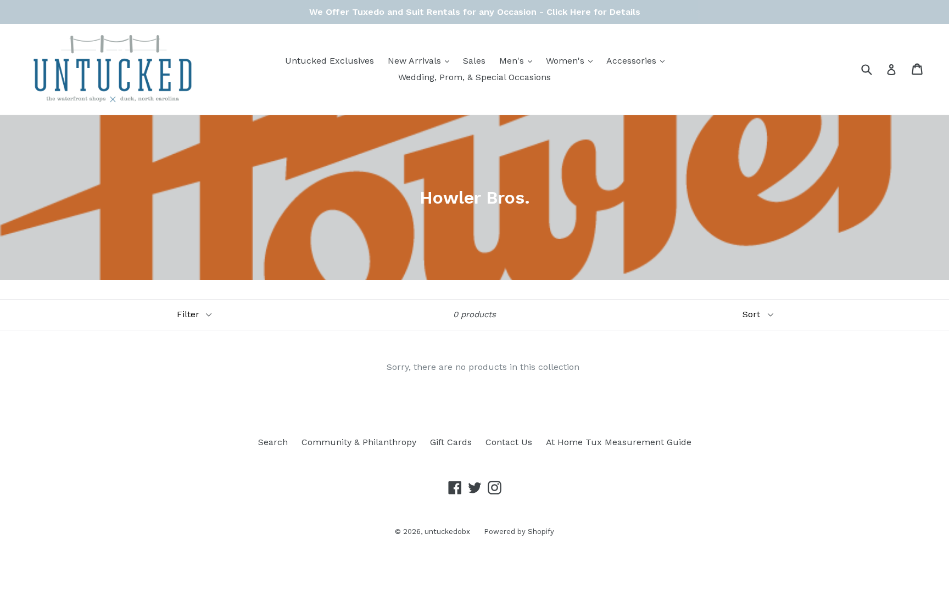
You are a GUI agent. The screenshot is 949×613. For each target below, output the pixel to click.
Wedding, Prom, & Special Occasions (474, 77)
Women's (572, 60)
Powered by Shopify (519, 531)
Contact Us (508, 442)
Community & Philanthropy (359, 442)
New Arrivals (421, 60)
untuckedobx (447, 531)
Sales (474, 60)
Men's (518, 60)
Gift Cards (451, 442)
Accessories (638, 60)
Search (273, 442)
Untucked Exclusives (329, 60)
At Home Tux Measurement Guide (618, 442)
